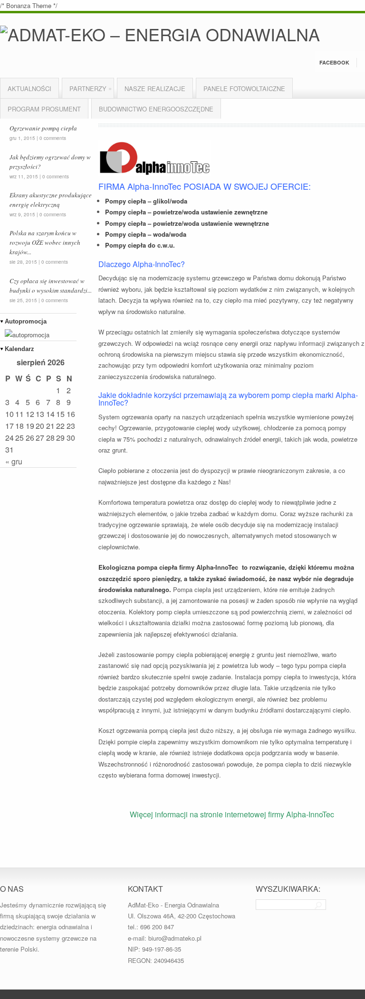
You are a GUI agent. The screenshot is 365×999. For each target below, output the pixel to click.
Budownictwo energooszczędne (156, 108)
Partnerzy (90, 88)
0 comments (52, 138)
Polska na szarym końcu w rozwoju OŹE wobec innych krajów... (45, 242)
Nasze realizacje (155, 88)
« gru (13, 461)
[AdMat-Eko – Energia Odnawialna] (160, 34)
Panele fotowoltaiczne (244, 88)
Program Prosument (44, 108)
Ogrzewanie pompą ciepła (43, 128)
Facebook (334, 62)
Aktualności (29, 88)
